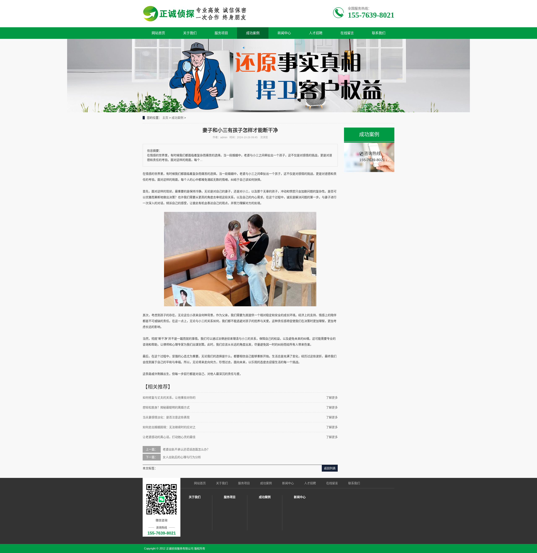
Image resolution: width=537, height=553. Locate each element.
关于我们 (190, 33)
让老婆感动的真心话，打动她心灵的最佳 (169, 437)
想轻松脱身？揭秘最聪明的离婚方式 (166, 407)
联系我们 (378, 33)
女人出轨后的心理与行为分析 (182, 457)
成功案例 (252, 33)
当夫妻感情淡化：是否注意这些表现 (166, 417)
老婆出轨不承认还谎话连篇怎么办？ (186, 449)
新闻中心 (284, 33)
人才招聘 (315, 33)
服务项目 (221, 33)
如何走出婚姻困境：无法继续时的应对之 (169, 427)
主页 (165, 117)
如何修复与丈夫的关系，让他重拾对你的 (169, 397)
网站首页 (158, 33)
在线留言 (347, 33)
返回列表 (330, 468)
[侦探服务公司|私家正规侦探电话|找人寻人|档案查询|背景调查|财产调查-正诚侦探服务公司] (197, 13)
